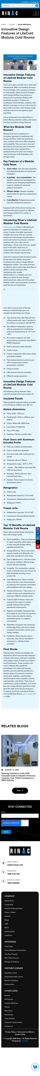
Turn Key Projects (11, 954)
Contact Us (34, 2)
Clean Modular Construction (15, 950)
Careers (7, 916)
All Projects (8, 999)
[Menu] (36, 13)
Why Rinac (8, 1011)
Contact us (8, 1026)
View (19, 791)
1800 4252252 (13, 883)
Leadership (8, 905)
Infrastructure (9, 931)
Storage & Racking (11, 962)
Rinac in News (9, 912)
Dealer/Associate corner (13, 977)
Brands (7, 995)
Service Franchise (11, 981)
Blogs (12, 24)
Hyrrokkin (24, 1041)
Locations (25, 2)
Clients (7, 1007)
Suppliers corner (10, 973)
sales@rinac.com (15, 865)
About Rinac (9, 901)
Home (3, 24)
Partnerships (9, 984)
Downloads (8, 1015)
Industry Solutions (11, 1003)
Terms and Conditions (25, 1032)
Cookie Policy (20, 1034)
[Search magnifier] (36, 5)
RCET (6, 928)
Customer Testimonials (13, 1022)
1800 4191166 (13, 874)
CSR (6, 924)
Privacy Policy (10, 1032)
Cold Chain (8, 946)
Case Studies (9, 1018)
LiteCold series (9, 227)
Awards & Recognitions (13, 908)
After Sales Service (11, 958)
